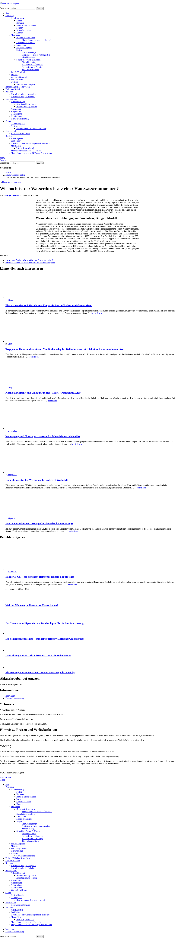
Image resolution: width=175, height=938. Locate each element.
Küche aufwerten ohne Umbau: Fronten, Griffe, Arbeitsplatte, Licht (43, 392)
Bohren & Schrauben (25, 37)
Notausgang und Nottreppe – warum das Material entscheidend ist (42, 436)
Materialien (16, 146)
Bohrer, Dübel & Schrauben (17, 87)
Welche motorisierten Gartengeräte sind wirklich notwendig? (39, 523)
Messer (19, 28)
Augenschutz (16, 111)
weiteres (14, 82)
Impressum (10, 696)
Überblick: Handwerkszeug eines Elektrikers (30, 143)
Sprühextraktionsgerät (25, 84)
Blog (10, 344)
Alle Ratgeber (17, 138)
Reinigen (9, 92)
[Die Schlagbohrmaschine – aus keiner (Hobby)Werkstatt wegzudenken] (90, 631)
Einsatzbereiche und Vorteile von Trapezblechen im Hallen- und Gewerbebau (48, 305)
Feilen (19, 20)
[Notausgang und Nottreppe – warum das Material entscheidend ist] (90, 417)
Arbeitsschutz (11, 99)
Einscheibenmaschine (25, 42)
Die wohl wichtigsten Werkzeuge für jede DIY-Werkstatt (36, 479)
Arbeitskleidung (18, 101)
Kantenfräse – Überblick (32, 64)
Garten (8, 121)
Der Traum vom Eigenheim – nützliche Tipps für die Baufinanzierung (44, 623)
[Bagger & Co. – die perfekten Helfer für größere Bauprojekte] (90, 556)
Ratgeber (9, 136)
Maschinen (15, 35)
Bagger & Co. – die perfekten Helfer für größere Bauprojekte (39, 576)
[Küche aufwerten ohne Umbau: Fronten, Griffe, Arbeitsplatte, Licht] (90, 373)
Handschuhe (16, 116)
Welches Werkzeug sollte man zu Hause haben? (31, 605)
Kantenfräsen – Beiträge (32, 67)
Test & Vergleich (18, 72)
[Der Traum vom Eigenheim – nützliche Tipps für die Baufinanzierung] (90, 614)
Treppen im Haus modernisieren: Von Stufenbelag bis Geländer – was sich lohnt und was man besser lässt (64, 349)
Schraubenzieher (23, 30)
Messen (14, 74)
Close (2, 780)
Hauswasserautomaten (20, 133)
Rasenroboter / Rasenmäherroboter (31, 128)
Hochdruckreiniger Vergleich (23, 94)
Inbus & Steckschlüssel (26, 25)
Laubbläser (21, 45)
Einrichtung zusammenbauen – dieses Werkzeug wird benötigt (40, 672)
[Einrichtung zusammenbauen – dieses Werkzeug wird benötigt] (90, 664)
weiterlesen (97, 313)
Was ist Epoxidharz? (25, 148)
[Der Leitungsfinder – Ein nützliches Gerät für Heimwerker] (90, 647)
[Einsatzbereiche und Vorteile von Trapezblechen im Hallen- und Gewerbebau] (90, 286)
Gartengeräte (16, 126)
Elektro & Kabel (12, 89)
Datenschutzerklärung (14, 698)
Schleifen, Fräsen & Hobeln (28, 60)
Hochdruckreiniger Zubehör (23, 96)
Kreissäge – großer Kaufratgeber (36, 55)
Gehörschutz (16, 114)
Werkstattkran (17, 79)
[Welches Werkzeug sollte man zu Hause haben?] (90, 597)
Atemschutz (16, 109)
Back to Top (5, 777)
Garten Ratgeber (18, 123)
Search (40, 8)
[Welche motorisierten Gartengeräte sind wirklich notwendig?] (90, 504)
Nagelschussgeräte (24, 47)
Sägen (19, 50)
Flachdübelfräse (29, 62)
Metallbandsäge (28, 57)
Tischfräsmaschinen (30, 69)
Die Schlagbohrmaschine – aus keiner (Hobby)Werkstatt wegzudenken (44, 638)
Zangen (19, 33)
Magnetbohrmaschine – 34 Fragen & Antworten (31, 153)
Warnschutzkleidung (20, 119)
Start (7, 13)
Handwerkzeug (17, 18)
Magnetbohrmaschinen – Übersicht (37, 40)
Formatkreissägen (29, 52)
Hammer (20, 23)
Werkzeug (9, 15)
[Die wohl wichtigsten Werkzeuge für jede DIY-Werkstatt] (90, 460)
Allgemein (12, 300)
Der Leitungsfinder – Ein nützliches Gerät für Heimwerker (38, 655)
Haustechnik (10, 131)
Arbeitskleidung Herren (26, 106)
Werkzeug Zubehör (19, 77)
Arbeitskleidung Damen (26, 104)
